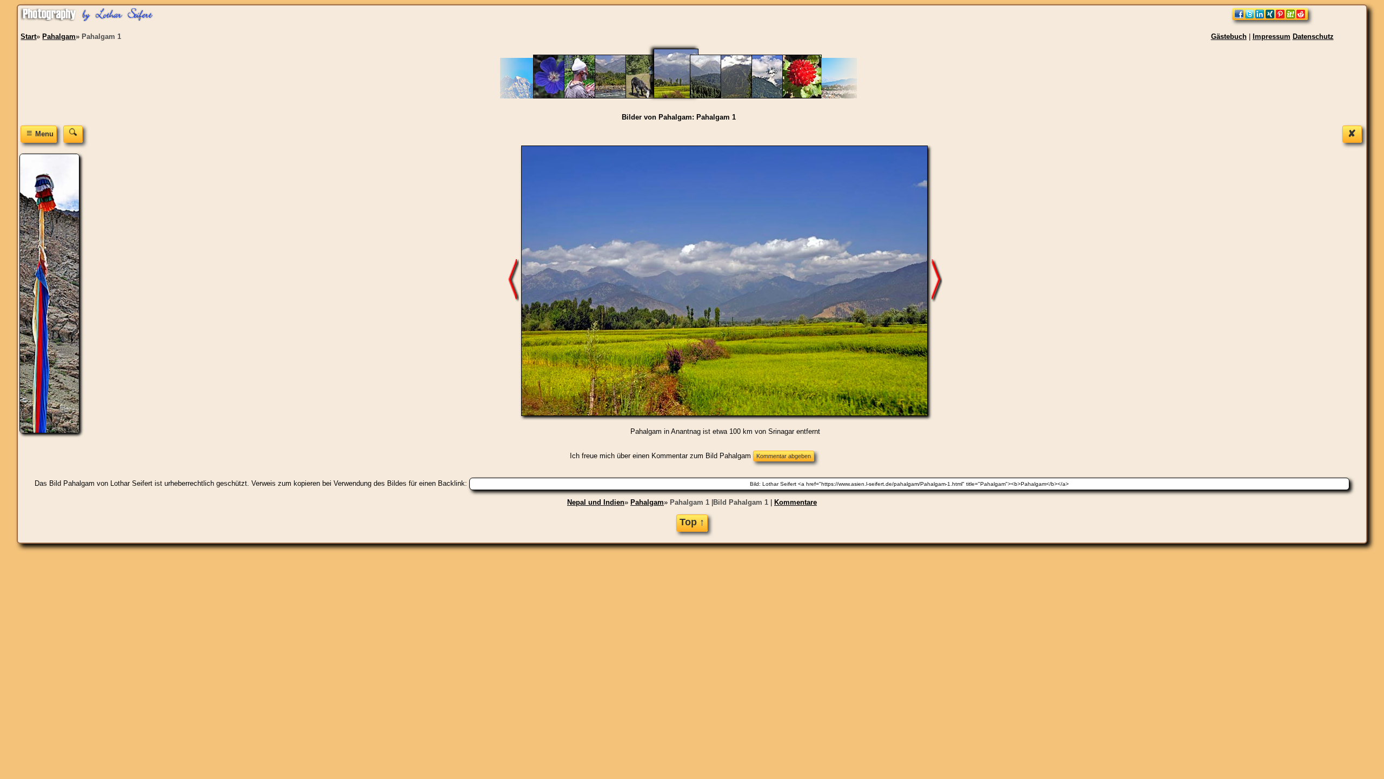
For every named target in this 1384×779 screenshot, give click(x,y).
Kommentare (795, 502)
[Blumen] (558, 96)
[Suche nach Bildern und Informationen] (73, 134)
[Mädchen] (650, 96)
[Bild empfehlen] (1270, 18)
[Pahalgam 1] (682, 96)
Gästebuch (1229, 36)
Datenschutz (1313, 36)
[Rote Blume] (807, 96)
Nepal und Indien (595, 502)
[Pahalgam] (776, 96)
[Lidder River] (620, 96)
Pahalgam (647, 502)
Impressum (1271, 36)
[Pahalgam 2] (715, 96)
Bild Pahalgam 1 (740, 502)
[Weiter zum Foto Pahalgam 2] (936, 280)
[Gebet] (589, 96)
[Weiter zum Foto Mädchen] (513, 280)
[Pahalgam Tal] (745, 96)
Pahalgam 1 (689, 502)
